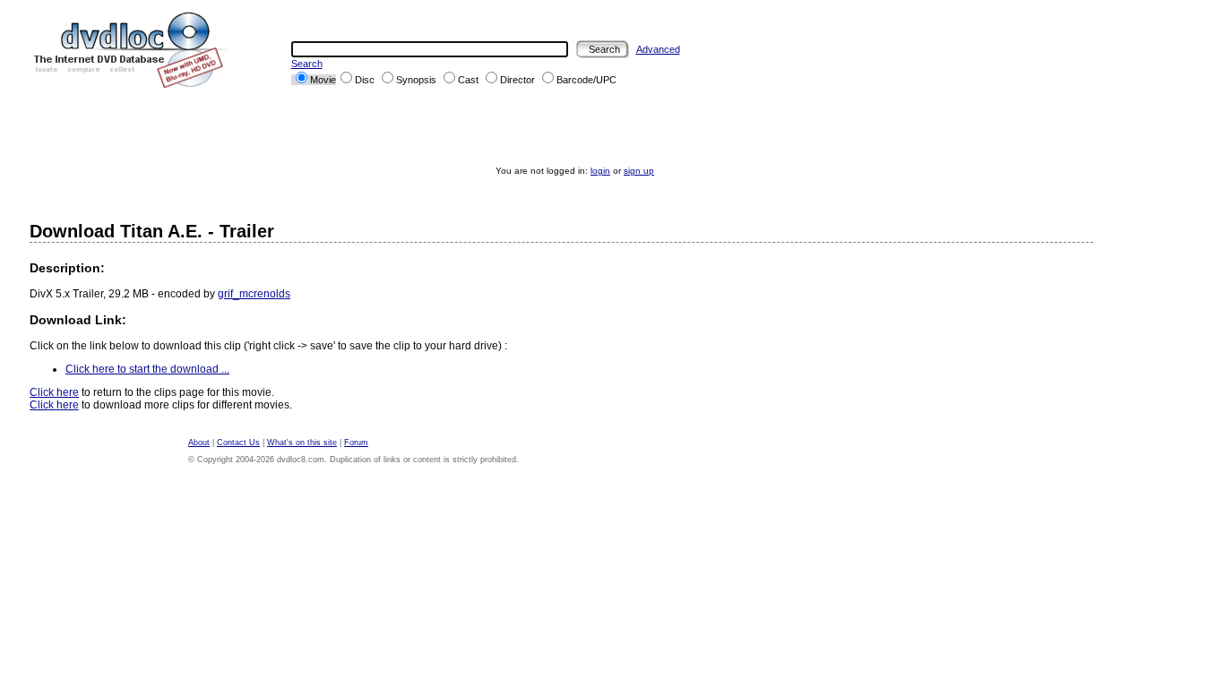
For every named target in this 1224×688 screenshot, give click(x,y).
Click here (54, 392)
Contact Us (238, 442)
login (600, 171)
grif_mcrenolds (254, 294)
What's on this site (302, 442)
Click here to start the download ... (147, 369)
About (199, 442)
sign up (639, 171)
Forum (356, 442)
